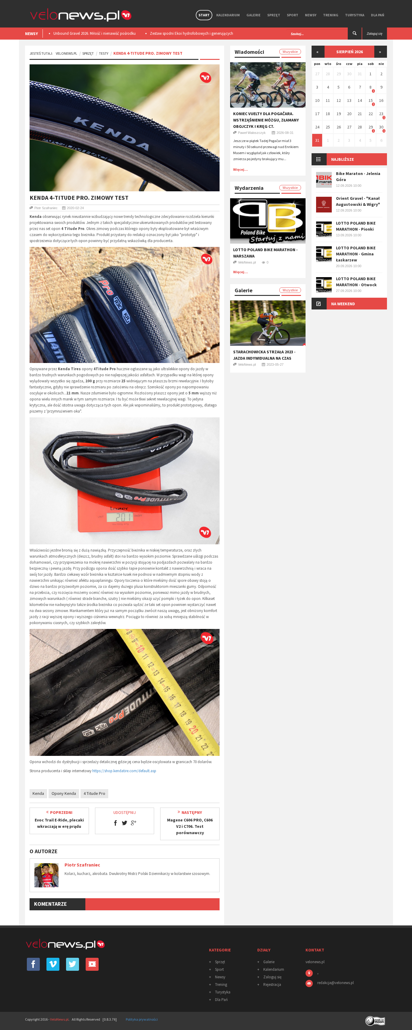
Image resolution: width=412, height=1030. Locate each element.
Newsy (310, 15)
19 (339, 113)
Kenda (38, 793)
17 (317, 113)
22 (371, 113)
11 (328, 100)
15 (371, 100)
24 (317, 127)
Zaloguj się (272, 977)
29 (339, 73)
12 (339, 100)
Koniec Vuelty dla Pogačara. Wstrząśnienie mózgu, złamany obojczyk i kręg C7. (266, 120)
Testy (103, 53)
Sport (292, 15)
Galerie (253, 15)
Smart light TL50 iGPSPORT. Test (176, 33)
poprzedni (61, 812)
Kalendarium (228, 15)
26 (339, 127)
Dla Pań (377, 15)
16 (381, 100)
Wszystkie (290, 51)
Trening (330, 15)
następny (192, 812)
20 (349, 113)
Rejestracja (272, 984)
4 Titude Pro (94, 793)
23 (381, 113)
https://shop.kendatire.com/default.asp (124, 770)
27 (317, 73)
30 (349, 73)
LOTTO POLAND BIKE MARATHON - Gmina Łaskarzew (356, 254)
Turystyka (354, 15)
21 (360, 113)
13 (349, 100)
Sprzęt (273, 15)
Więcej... (240, 169)
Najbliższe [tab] (342, 159)
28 (328, 73)
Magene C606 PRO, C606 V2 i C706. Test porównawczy (190, 826)
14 (360, 100)
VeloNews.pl (66, 53)
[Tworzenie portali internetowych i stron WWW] (376, 1019)
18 (328, 113)
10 (317, 100)
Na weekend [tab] (343, 303)
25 (328, 127)
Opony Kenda (64, 793)
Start (204, 15)
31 (360, 73)
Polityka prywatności (142, 1019)
